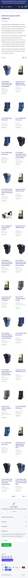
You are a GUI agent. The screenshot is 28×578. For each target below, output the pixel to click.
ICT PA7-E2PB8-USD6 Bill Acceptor (21, 334)
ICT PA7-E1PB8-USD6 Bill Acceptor (6, 153)
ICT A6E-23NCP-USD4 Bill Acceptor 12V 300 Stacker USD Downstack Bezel (6, 482)
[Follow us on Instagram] (8, 557)
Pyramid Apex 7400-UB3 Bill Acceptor (21, 226)
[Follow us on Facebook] (2, 557)
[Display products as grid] (23, 57)
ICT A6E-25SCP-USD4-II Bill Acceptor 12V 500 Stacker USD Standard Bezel (6, 84)
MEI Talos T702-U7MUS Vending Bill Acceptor (20, 298)
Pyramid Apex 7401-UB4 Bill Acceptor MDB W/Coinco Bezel (21, 83)
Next (23, 496)
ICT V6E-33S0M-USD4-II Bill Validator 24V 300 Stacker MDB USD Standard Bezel (6, 336)
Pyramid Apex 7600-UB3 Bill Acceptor (20, 190)
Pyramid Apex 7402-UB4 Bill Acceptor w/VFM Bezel (6, 298)
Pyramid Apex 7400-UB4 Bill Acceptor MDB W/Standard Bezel (21, 445)
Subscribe (6, 545)
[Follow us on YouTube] (11, 557)
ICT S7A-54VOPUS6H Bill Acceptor (21, 407)
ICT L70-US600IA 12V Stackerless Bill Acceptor (6, 227)
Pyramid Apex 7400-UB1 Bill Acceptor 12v (21, 370)
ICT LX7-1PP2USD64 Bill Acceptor (6, 443)
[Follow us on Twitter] (5, 557)
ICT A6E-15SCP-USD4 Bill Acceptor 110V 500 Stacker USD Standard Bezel (6, 192)
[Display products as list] (26, 57)
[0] (25, 7)
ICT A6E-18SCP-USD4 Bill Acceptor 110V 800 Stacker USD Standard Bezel (21, 482)
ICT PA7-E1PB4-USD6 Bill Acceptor (6, 119)
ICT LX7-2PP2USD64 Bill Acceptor (21, 119)
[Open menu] (2, 6)
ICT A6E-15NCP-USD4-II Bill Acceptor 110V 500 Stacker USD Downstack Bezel (6, 263)
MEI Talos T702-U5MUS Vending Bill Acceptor (6, 408)
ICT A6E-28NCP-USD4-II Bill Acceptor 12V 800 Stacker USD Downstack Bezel (21, 263)
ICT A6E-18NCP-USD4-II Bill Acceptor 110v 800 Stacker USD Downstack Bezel (21, 155)
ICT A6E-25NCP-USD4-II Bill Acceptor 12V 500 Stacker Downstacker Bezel (6, 372)
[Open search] (19, 6)
